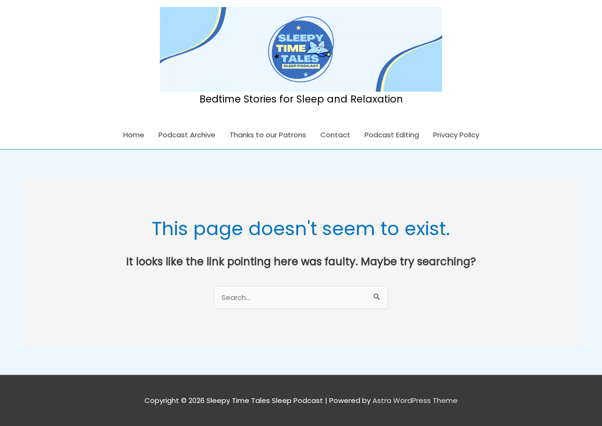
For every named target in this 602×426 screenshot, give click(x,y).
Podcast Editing (391, 135)
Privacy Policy (456, 135)
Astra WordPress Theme (415, 400)
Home (133, 135)
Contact (335, 135)
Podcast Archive (186, 135)
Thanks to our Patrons (268, 135)
